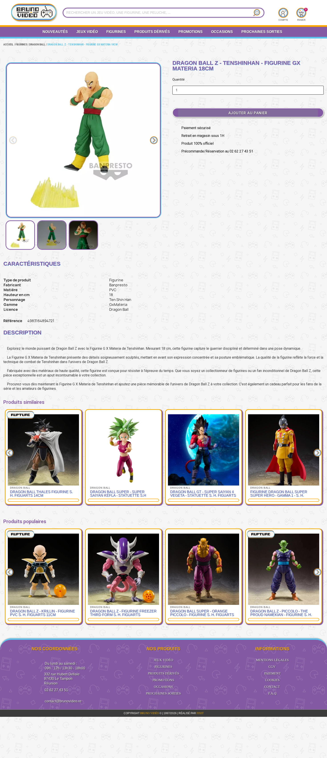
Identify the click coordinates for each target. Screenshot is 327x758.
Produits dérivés (152, 32)
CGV (272, 667)
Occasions (222, 32)
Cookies (272, 680)
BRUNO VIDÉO (149, 713)
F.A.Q (272, 693)
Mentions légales (272, 660)
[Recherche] (256, 12)
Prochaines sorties (163, 693)
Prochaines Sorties (261, 32)
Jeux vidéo (87, 32)
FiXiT (200, 713)
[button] (13, 140)
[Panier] (301, 12)
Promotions (190, 32)
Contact (272, 687)
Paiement (272, 673)
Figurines (116, 32)
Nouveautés (55, 32)
